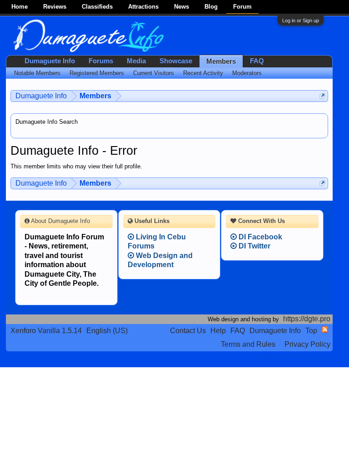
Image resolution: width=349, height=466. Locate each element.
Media (136, 61)
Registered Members (97, 73)
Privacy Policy (307, 344)
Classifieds (97, 6)
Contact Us (188, 330)
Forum (242, 6)
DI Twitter (253, 246)
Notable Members (37, 73)
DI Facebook (259, 237)
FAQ (257, 61)
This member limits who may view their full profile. (76, 166)
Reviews (54, 6)
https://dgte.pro (306, 319)
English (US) (107, 330)
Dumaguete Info (50, 61)
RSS (325, 329)
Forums (101, 61)
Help (218, 330)
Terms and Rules (248, 344)
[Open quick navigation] (322, 96)
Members (221, 61)
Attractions (143, 6)
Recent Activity (203, 73)
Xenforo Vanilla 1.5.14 (46, 330)
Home (19, 6)
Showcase (176, 61)
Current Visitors (153, 73)
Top (311, 330)
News (181, 6)
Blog (211, 6)
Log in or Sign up (300, 20)
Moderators (247, 73)
